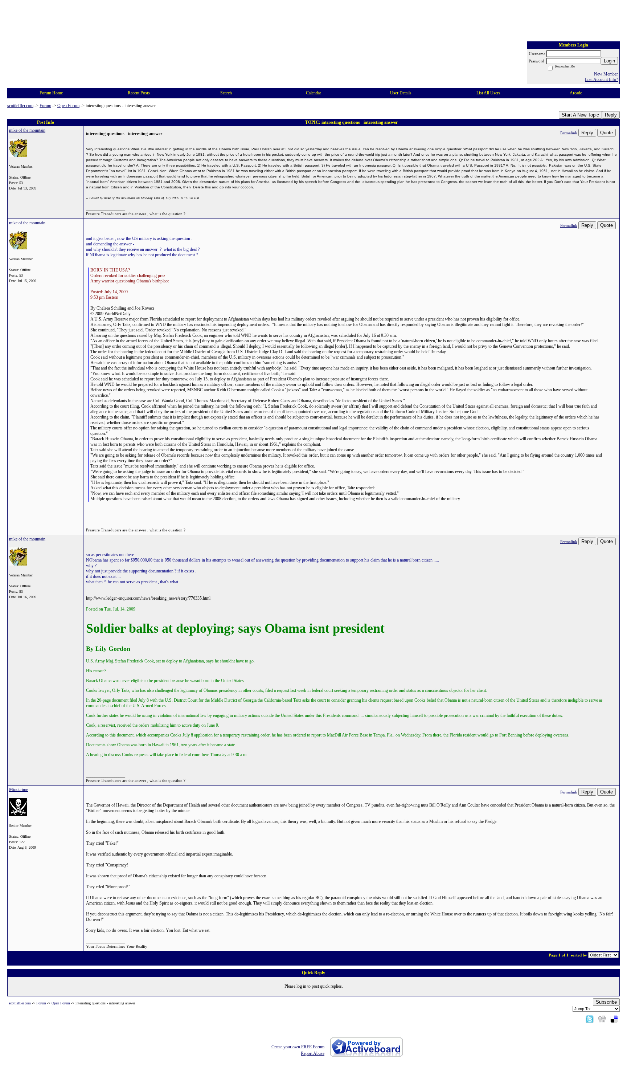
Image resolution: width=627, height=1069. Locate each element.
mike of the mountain (27, 130)
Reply (611, 115)
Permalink (568, 133)
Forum (45, 105)
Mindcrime (18, 789)
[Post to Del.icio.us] (614, 1018)
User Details (400, 92)
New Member (606, 74)
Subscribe (606, 1002)
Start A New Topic (580, 115)
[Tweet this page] (589, 1018)
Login (609, 61)
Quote (606, 132)
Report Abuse (312, 1053)
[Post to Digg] (602, 1018)
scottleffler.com (20, 105)
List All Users (488, 92)
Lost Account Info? (601, 79)
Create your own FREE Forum (297, 1046)
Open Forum (68, 105)
